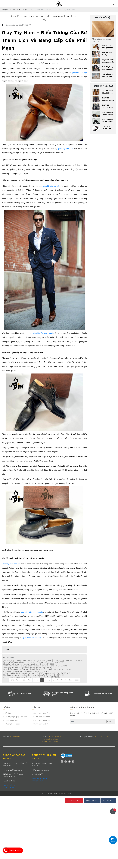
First (23, 680)
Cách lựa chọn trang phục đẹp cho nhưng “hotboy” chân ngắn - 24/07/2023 (33, 675)
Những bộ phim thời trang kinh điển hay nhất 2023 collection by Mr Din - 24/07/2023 (36, 673)
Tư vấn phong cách (12, 724)
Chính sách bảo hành (41, 717)
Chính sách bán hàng (41, 713)
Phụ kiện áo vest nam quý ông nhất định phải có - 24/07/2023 (27, 671)
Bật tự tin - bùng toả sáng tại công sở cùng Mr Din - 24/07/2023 (28, 664)
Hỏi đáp (8, 713)
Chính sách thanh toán (42, 720)
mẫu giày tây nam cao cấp (43, 333)
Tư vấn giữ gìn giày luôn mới (16, 717)
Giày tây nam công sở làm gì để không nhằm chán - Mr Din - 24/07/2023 (31, 677)
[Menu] (5, 4)
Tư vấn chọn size (11, 720)
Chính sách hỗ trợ (40, 724)
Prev (29, 680)
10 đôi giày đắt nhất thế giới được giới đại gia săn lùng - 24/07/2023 (29, 668)
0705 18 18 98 (15, 850)
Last (77, 680)
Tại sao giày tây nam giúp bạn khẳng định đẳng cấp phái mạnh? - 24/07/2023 (33, 662)
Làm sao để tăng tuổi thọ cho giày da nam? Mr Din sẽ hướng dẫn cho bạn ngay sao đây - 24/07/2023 (43, 660)
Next (70, 680)
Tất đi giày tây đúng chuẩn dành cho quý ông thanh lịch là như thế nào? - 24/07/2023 (37, 669)
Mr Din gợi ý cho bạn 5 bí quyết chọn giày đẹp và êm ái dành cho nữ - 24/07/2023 (35, 666)
